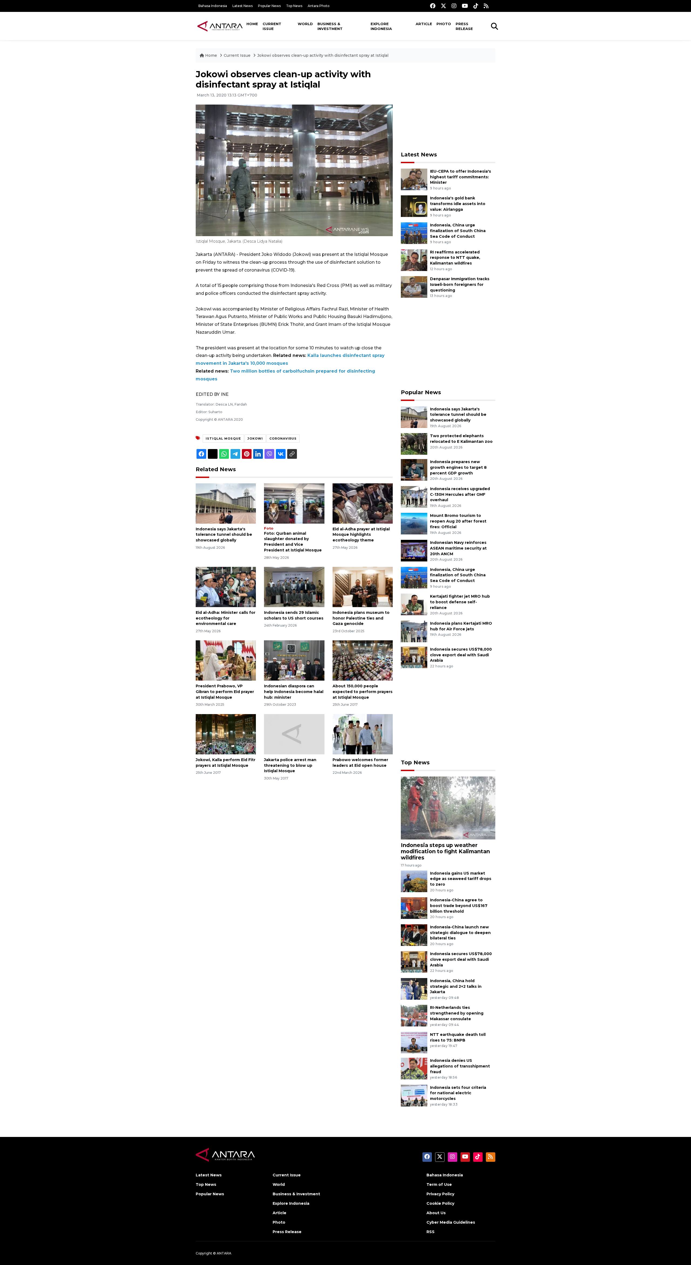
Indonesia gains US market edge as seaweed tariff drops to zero (460, 879)
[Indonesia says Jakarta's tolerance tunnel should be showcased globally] (226, 503)
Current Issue (272, 26)
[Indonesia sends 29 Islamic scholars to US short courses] (294, 586)
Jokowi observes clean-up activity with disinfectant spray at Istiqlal (322, 55)
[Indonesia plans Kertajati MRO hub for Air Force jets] (414, 631)
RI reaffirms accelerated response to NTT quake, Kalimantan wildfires (455, 258)
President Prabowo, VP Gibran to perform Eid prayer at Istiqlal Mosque (225, 692)
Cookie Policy (440, 1203)
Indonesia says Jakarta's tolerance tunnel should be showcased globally (224, 535)
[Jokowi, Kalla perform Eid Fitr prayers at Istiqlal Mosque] (226, 734)
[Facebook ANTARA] (432, 5)
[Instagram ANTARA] (454, 5)
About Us (436, 1212)
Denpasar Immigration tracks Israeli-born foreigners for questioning (459, 284)
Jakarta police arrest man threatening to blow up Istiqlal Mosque (290, 765)
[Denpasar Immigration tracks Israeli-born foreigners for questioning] (414, 286)
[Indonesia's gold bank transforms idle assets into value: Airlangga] (414, 206)
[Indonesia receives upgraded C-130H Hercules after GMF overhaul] (414, 496)
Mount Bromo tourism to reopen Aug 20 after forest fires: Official (458, 521)
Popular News (269, 6)
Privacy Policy (440, 1194)
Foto (268, 528)
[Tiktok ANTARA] (475, 5)
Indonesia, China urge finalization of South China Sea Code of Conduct (458, 231)
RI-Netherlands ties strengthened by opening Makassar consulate (456, 1013)
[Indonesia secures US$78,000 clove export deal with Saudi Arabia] (414, 657)
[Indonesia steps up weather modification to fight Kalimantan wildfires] (448, 807)
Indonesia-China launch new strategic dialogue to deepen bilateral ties (460, 933)
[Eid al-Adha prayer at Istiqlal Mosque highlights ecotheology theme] (363, 503)
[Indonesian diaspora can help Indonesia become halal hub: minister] (294, 660)
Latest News (242, 6)
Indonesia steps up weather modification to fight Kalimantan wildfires (445, 851)
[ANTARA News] (220, 26)
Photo (443, 24)
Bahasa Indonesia (212, 6)
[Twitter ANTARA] (443, 5)
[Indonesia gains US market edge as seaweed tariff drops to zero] (414, 881)
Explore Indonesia (381, 26)
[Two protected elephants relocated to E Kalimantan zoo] (414, 443)
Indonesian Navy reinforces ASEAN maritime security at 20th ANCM (458, 548)
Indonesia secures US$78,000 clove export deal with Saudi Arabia (461, 655)
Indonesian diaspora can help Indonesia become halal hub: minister (293, 692)
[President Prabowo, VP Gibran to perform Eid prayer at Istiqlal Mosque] (226, 660)
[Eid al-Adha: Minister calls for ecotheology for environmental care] (226, 586)
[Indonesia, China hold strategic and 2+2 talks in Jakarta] (414, 988)
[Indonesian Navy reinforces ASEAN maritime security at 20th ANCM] (414, 550)
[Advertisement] (448, 107)
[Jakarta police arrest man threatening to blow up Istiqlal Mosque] (294, 734)
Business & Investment (330, 26)
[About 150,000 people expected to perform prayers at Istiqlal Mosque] (363, 660)
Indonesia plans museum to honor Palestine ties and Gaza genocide (361, 618)
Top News (294, 6)
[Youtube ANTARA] (465, 5)
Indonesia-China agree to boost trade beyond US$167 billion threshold (458, 906)
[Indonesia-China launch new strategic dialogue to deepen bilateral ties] (414, 934)
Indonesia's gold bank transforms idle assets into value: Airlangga (457, 204)
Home (252, 24)
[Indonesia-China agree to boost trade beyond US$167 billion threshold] (414, 907)
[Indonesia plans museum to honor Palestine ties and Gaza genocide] (363, 586)
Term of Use (439, 1184)
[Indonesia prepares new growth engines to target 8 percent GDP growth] (414, 469)
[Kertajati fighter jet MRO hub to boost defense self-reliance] (414, 604)
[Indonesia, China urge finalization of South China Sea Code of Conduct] (414, 232)
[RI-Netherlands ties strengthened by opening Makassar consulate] (414, 1015)
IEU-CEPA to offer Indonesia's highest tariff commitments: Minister (460, 177)
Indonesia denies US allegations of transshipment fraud (460, 1066)
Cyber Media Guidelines (450, 1222)
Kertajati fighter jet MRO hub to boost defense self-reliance (460, 602)
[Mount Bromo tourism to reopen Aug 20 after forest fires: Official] (414, 523)
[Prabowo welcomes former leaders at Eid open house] (363, 734)
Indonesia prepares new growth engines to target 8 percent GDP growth (458, 467)
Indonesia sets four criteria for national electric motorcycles (458, 1093)
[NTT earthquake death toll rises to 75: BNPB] (414, 1042)
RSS (430, 1231)
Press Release (464, 26)
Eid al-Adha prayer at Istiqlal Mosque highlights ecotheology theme (361, 535)
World (305, 24)
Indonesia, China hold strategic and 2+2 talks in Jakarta (456, 986)
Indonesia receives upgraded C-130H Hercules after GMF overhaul (460, 494)
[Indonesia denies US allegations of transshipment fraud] (414, 1068)
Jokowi (255, 438)
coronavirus (283, 438)
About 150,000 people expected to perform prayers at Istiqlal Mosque (362, 692)
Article (424, 24)
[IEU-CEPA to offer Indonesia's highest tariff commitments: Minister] (414, 179)
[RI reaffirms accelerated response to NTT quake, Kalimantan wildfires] (414, 259)
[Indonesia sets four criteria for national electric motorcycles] (414, 1095)
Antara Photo (319, 6)
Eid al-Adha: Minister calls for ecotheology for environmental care (225, 618)
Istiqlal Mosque (223, 438)
